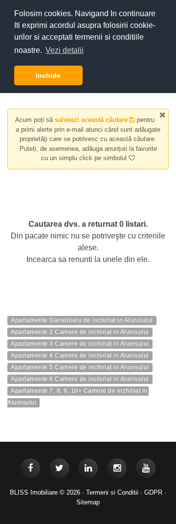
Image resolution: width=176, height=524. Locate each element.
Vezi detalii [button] (64, 50)
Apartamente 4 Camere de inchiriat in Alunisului (80, 356)
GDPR (153, 492)
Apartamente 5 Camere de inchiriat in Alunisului (80, 367)
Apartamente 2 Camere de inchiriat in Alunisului (80, 332)
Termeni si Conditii (112, 492)
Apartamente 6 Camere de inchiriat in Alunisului (80, 379)
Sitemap (88, 502)
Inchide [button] (48, 75)
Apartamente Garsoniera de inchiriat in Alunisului (82, 320)
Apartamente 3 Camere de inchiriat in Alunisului (80, 344)
